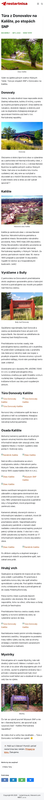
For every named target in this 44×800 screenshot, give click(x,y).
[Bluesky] (30, 780)
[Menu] (38, 4)
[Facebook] (4, 780)
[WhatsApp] (21, 780)
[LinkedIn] (13, 780)
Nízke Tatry (27, 33)
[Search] (42, 4)
